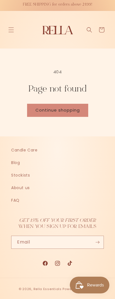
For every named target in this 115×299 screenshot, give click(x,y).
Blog (15, 162)
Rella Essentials (47, 289)
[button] (11, 30)
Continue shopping (57, 110)
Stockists (20, 175)
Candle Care (24, 150)
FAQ (15, 200)
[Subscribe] (97, 242)
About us (20, 188)
